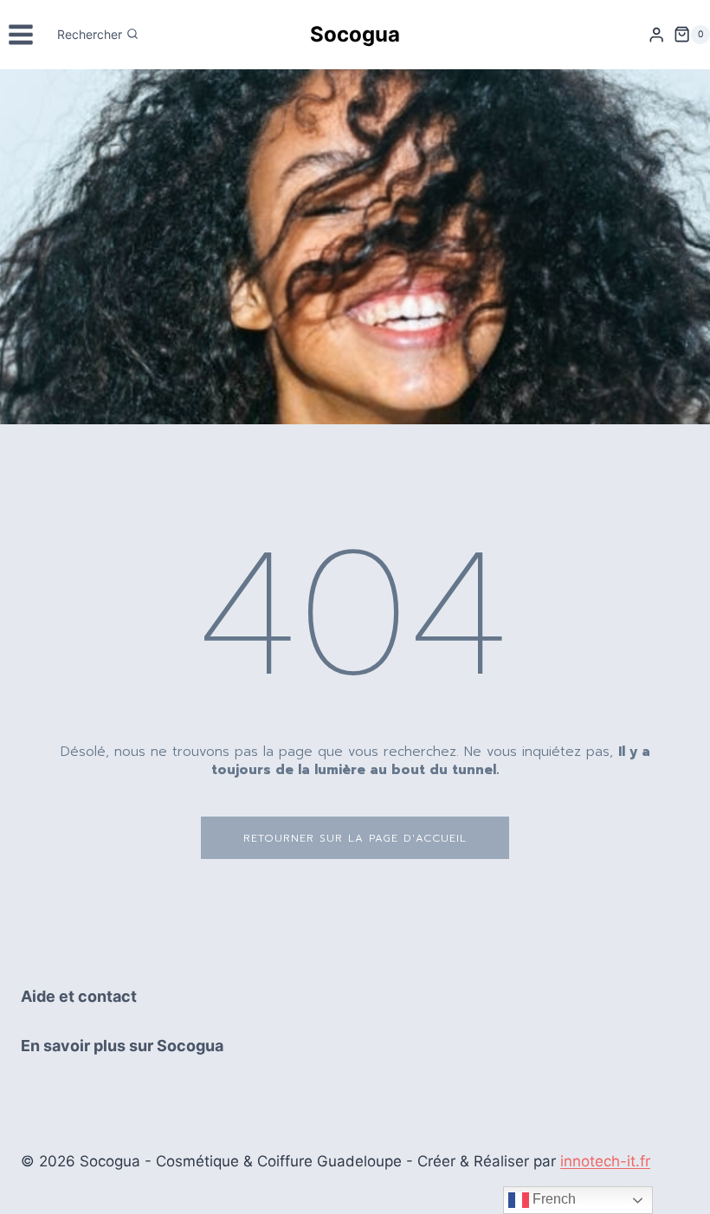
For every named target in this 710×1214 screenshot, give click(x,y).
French (552, 1198)
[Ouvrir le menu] (21, 34)
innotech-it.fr (605, 1161)
